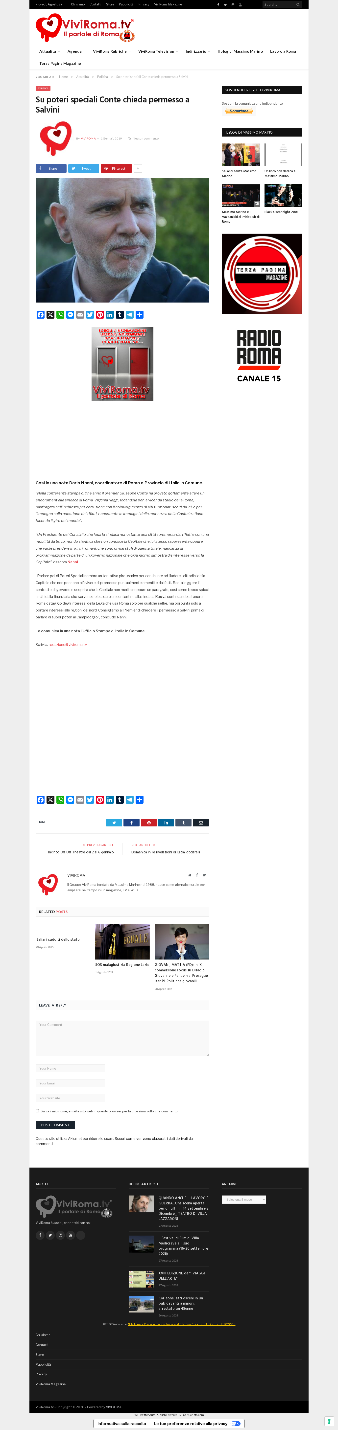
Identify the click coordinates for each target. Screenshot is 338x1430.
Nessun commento (146, 138)
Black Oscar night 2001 (281, 212)
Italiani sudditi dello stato (58, 940)
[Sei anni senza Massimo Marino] (241, 154)
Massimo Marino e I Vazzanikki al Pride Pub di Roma (241, 217)
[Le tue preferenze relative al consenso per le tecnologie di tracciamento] (329, 1421)
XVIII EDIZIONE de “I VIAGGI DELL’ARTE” (182, 1276)
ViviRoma (88, 138)
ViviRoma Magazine (168, 4)
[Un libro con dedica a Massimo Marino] (284, 154)
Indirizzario (196, 51)
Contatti (95, 4)
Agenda (75, 51)
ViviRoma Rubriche (110, 51)
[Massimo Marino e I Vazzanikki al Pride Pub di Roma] (241, 195)
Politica (43, 88)
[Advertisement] (122, 439)
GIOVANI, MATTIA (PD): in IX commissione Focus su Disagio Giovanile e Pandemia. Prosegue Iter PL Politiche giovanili (181, 973)
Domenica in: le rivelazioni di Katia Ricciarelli (165, 852)
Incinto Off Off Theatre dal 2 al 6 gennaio (81, 852)
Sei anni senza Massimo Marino (239, 173)
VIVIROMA (113, 1407)
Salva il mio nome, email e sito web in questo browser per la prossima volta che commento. (109, 1111)
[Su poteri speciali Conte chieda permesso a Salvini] (122, 241)
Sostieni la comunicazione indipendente (252, 103)
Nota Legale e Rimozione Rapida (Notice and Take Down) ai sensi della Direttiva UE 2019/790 (182, 1324)
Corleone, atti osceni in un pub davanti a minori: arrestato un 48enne (181, 1304)
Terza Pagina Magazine (60, 63)
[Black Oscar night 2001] (284, 195)
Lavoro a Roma (283, 51)
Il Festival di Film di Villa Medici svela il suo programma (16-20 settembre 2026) (183, 1246)
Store (110, 4)
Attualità (47, 51)
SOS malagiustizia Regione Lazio (122, 965)
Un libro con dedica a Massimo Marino (280, 173)
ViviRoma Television (156, 51)
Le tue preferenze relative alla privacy (190, 1423)
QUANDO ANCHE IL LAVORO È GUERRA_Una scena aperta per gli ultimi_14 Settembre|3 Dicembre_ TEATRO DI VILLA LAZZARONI (184, 1209)
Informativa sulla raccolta (121, 1423)
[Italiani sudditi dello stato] (63, 929)
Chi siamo (78, 4)
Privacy (144, 4)
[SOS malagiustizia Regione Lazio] (122, 941)
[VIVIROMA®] (85, 26)
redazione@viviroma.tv (68, 644)
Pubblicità (126, 4)
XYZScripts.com (193, 1415)
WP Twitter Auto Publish (150, 1415)
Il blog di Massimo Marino (240, 51)
